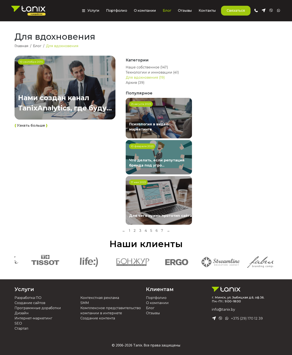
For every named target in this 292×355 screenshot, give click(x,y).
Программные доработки (38, 308)
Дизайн (22, 313)
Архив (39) (135, 83)
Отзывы (185, 11)
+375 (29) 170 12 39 (247, 318)
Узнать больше (31, 125)
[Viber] (220, 318)
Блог (167, 11)
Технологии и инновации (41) (152, 72)
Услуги (24, 289)
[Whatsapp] (227, 318)
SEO (18, 323)
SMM (84, 303)
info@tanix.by (223, 309)
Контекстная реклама (99, 298)
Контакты (207, 11)
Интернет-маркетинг (33, 318)
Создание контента (97, 318)
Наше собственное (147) (147, 67)
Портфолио (116, 11)
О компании (145, 11)
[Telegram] (214, 318)
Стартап (21, 328)
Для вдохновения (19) (145, 77)
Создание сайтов (30, 303)
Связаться (236, 11)
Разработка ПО (28, 298)
